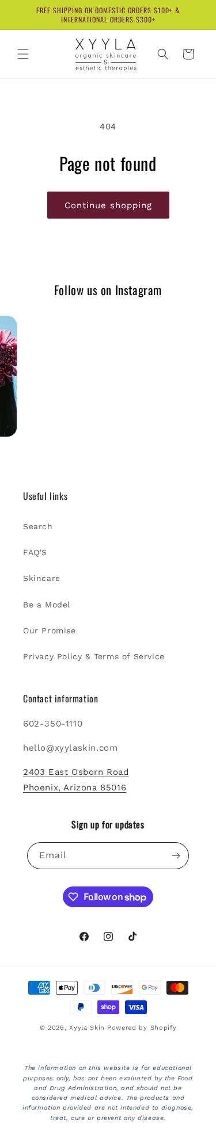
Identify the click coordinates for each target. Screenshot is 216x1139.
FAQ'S (35, 552)
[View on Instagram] (77, 376)
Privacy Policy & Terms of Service (94, 656)
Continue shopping (108, 205)
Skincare (41, 578)
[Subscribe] (175, 855)
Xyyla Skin (87, 1027)
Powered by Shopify (142, 1027)
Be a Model (46, 604)
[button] (23, 54)
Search (38, 526)
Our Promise (49, 630)
